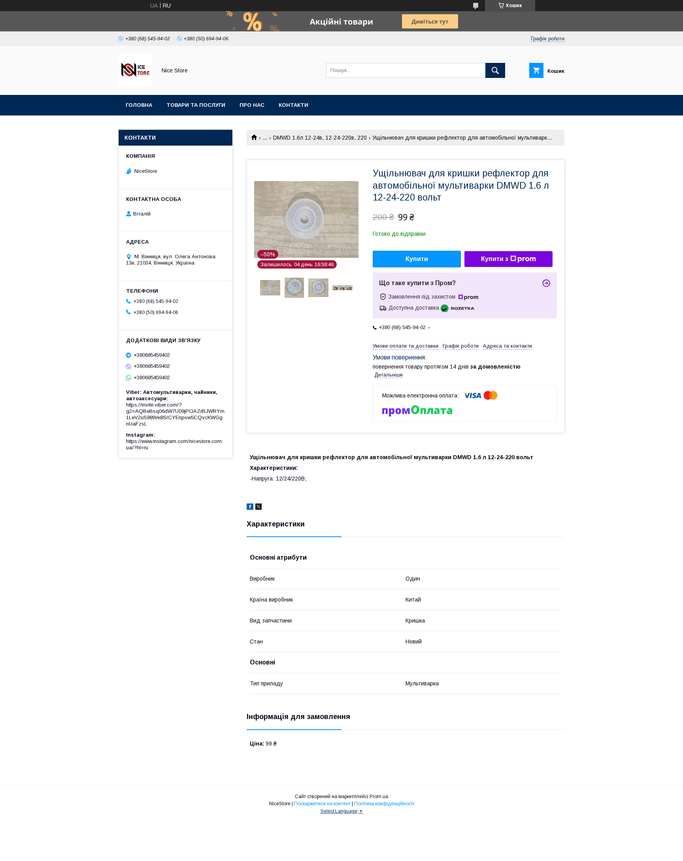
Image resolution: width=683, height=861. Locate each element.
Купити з (494, 258)
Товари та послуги (195, 105)
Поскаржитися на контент (322, 803)
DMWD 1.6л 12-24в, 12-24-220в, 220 (320, 137)
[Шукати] (495, 70)
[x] (258, 508)
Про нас (252, 105)
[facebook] (250, 508)
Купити (417, 258)
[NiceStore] (135, 84)
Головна (139, 105)
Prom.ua (379, 796)
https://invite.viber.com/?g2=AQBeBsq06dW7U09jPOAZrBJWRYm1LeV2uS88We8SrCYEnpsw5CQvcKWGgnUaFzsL (175, 414)
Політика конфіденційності (384, 803)
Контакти (293, 105)
